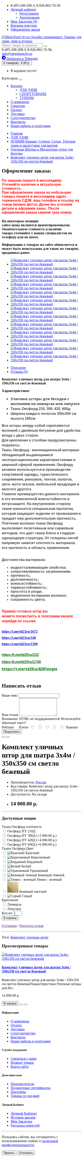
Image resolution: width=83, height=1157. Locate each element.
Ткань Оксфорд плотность (22, 827)
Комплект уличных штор (29, 937)
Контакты (18, 122)
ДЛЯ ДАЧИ (28, 90)
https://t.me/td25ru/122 (20, 655)
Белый (26, 866)
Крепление (10, 900)
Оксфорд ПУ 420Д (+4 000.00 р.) (31, 840)
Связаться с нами (24, 1058)
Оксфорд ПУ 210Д (20, 831)
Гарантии (18, 106)
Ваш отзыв (10, 715)
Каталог (17, 86)
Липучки (13, 909)
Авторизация (29, 17)
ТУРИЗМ (26, 98)
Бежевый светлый (32, 891)
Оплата (16, 110)
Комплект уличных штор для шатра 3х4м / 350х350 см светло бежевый (36, 969)
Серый (26, 896)
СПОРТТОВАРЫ (32, 94)
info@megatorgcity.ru (17, 54)
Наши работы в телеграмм (30, 126)
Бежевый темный (50, 875)
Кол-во (7, 913)
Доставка (18, 114)
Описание (18, 368)
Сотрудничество (23, 118)
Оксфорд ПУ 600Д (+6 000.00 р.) (31, 844)
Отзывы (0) (19, 372)
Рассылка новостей (25, 1125)
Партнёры (18, 1092)
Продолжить (12, 731)
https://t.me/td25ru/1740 (21, 662)
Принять (9, 1153)
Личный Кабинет (24, 1113)
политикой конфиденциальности (30, 1143)
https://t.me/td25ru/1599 (20, 644)
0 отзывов (9, 926)
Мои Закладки (21, 1121)
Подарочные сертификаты (30, 1088)
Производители (22, 1084)
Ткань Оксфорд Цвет (18, 848)
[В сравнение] (8, 737)
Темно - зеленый (49, 879)
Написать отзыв (31, 926)
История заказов (23, 1117)
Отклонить (26, 1153)
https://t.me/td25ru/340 (19, 638)
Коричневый (40, 857)
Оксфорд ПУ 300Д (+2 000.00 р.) (31, 835)
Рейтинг (8, 727)
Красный (32, 853)
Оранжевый (38, 871)
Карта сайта (20, 1066)
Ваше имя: (9, 695)
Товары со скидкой (25, 1096)
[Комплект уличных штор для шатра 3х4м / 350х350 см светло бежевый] (46, 264)
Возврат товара (22, 1062)
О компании (20, 102)
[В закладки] (3, 737)
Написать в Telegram (22, 58)
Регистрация (29, 13)
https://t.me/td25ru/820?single (29, 668)
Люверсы (13, 904)
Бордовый (34, 862)
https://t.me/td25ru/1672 (20, 631)
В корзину (10, 918)
